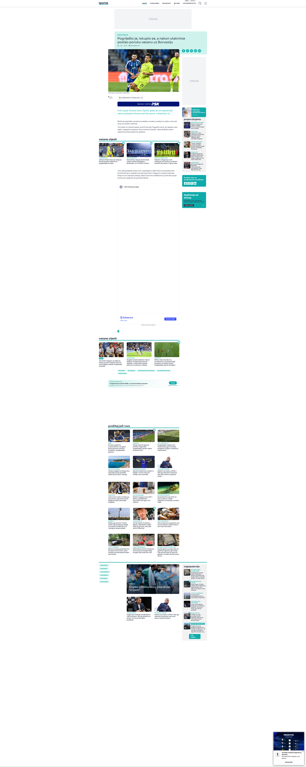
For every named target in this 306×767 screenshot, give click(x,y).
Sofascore (153, 325)
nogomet (121, 370)
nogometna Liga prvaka (146, 370)
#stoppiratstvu (189, 3)
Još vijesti (193, 636)
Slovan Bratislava (163, 370)
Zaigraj (173, 383)
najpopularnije (191, 566)
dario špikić (122, 373)
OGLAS (153, 19)
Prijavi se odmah (189, 205)
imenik (186, 0)
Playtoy (193, 0)
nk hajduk (104, 581)
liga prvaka (105, 572)
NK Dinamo (131, 370)
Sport (144, 3)
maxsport (104, 565)
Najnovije (166, 3)
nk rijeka (104, 578)
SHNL (178, 3)
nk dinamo (104, 575)
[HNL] (194, 112)
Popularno (154, 3)
